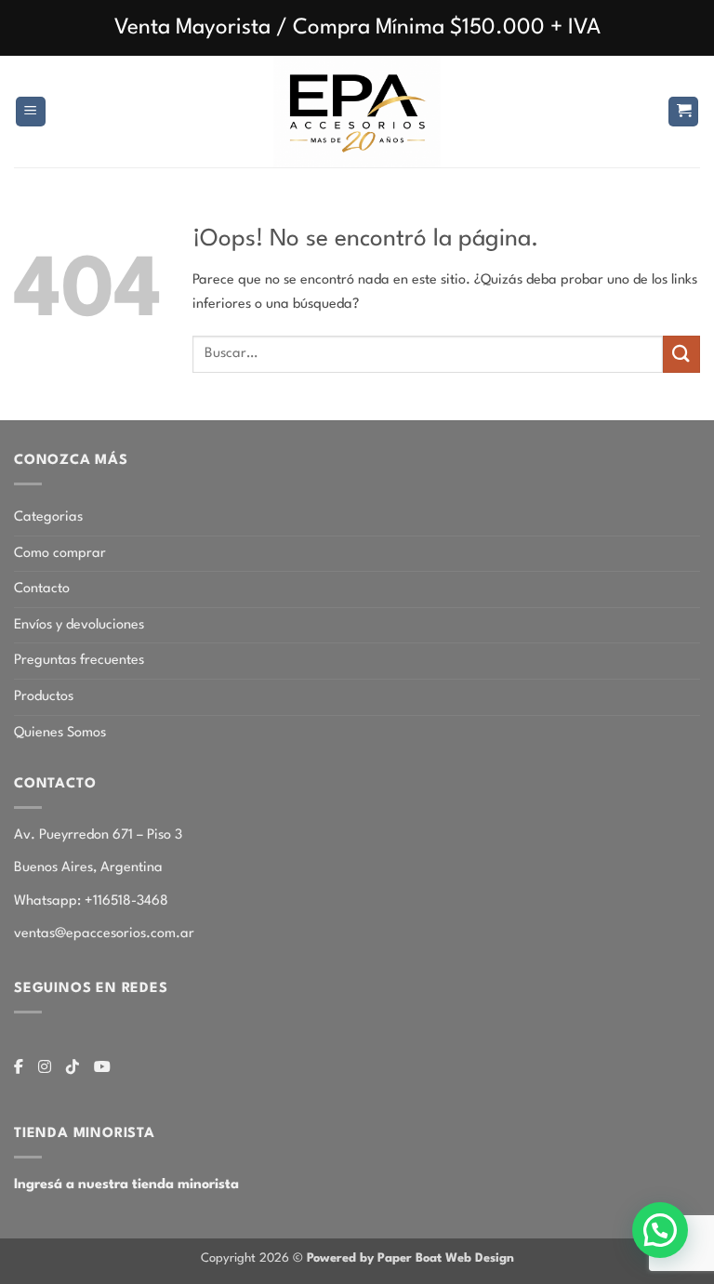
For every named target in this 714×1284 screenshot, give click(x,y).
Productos (43, 697)
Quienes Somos (60, 733)
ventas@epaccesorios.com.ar (104, 934)
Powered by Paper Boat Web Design (410, 1258)
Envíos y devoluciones (79, 625)
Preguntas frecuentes (79, 661)
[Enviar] (681, 354)
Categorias (48, 517)
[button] (31, 112)
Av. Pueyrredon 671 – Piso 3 (98, 835)
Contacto (42, 589)
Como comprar (60, 554)
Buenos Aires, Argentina (88, 868)
